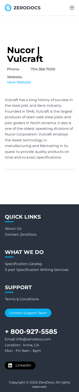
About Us (13, 228)
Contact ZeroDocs (20, 234)
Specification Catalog (23, 264)
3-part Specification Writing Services (36, 270)
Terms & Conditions (22, 299)
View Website (19, 82)
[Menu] (72, 7)
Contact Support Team (28, 313)
